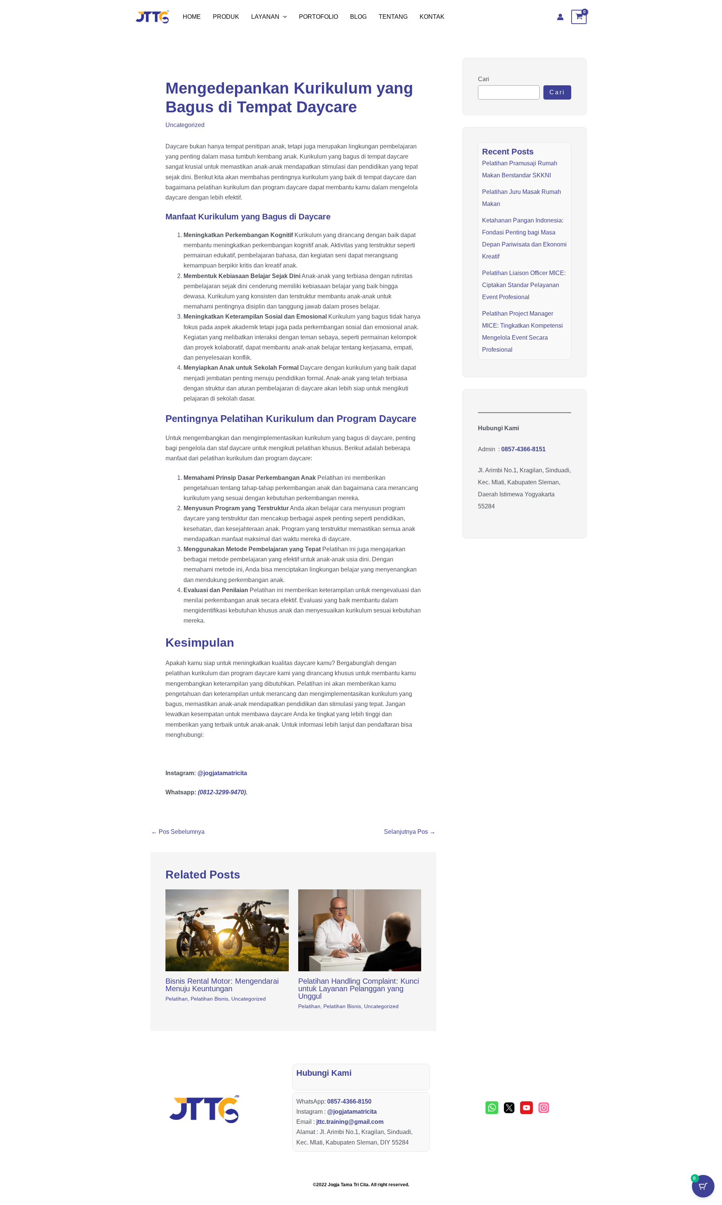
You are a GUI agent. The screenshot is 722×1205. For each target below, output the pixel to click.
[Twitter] (509, 1107)
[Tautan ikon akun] (560, 17)
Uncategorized (185, 125)
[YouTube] (526, 1107)
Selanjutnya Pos (409, 832)
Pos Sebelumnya (178, 832)
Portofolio (318, 17)
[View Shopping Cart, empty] (579, 17)
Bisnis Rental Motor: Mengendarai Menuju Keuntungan (222, 985)
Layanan (265, 17)
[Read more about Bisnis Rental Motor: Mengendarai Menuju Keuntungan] (227, 930)
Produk (226, 17)
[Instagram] (543, 1107)
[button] (283, 17)
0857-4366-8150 (349, 1101)
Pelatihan (176, 999)
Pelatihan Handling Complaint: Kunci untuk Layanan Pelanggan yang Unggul (358, 988)
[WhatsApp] (491, 1107)
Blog (358, 17)
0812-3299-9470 (222, 792)
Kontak (432, 17)
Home (192, 17)
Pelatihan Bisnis (209, 999)
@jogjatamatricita (222, 773)
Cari (483, 79)
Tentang (393, 17)
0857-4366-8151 (523, 449)
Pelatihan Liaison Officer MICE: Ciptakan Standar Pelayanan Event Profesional (524, 285)
